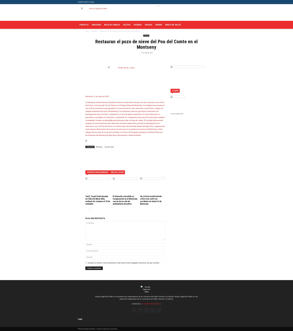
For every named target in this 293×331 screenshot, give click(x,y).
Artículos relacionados (97, 172)
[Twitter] (205, 25)
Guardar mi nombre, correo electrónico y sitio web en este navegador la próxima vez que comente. (124, 263)
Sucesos (148, 25)
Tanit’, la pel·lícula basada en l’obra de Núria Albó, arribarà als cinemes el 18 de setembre (97, 200)
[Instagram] (201, 25)
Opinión (158, 25)
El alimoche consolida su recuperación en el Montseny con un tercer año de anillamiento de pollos (125, 200)
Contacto (83, 25)
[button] (213, 2)
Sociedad (138, 25)
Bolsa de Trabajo (112, 25)
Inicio (87, 31)
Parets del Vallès (173, 25)
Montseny (99, 147)
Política (126, 25)
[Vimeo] (209, 25)
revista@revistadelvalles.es (151, 304)
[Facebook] (198, 25)
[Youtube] (213, 25)
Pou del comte (109, 147)
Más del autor (117, 172)
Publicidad (96, 25)
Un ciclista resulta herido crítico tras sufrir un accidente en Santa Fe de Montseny (151, 200)
